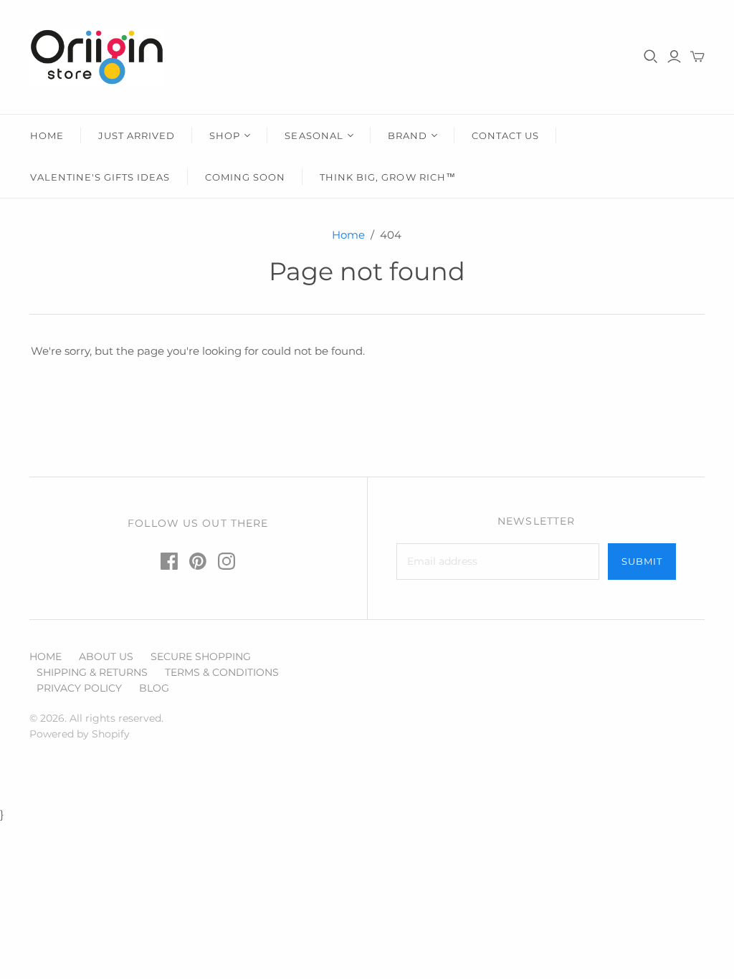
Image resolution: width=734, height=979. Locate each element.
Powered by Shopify (79, 733)
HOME (47, 135)
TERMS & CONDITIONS (222, 672)
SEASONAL (314, 135)
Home (348, 235)
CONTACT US (505, 135)
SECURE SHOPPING (201, 656)
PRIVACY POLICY (79, 688)
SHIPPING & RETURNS (92, 672)
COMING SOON (245, 177)
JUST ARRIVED (136, 135)
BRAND (407, 135)
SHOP (224, 135)
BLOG (154, 688)
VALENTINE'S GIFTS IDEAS (100, 177)
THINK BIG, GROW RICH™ (388, 177)
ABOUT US (106, 656)
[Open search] (651, 56)
